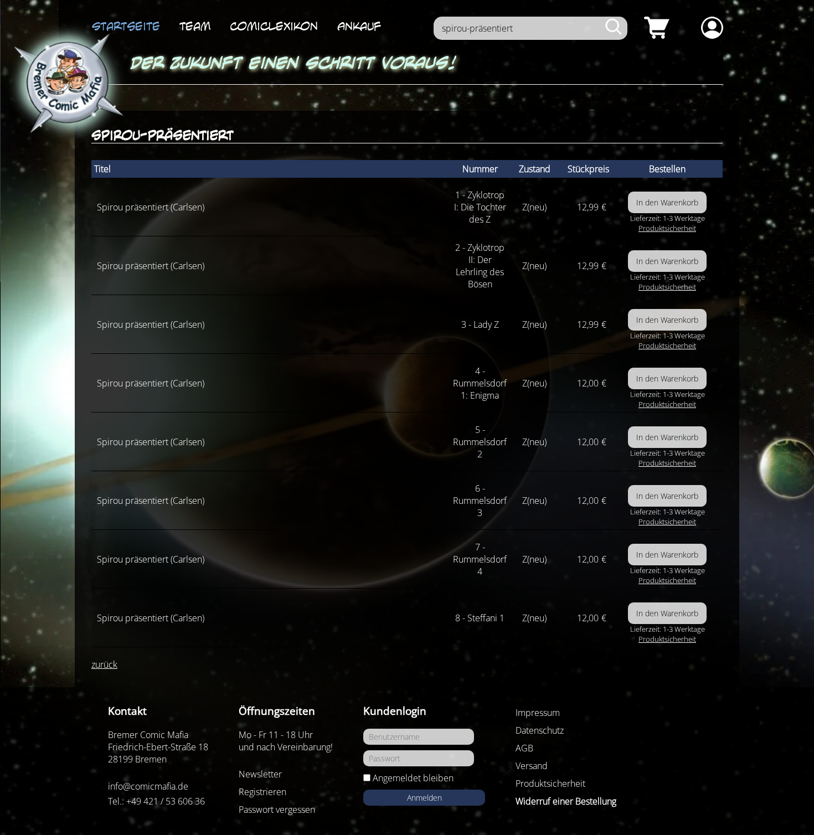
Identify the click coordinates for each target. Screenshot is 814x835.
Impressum (538, 713)
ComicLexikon (274, 26)
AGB (524, 748)
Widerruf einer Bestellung (566, 801)
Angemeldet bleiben (413, 778)
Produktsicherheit (667, 228)
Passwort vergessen (277, 809)
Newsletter (260, 774)
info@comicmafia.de (148, 786)
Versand (532, 766)
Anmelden (424, 797)
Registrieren (262, 792)
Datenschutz (540, 730)
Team (194, 26)
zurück (104, 664)
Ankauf (359, 26)
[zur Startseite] (66, 84)
